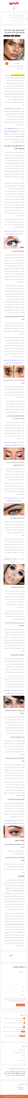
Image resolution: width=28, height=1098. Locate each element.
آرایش (10, 15)
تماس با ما (19, 1087)
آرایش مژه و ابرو (20, 17)
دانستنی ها (18, 19)
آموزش (22, 19)
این (14, 160)
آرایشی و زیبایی (13, 17)
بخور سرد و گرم (22, 1060)
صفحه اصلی (21, 15)
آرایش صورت (15, 15)
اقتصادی (23, 1055)
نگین (16, 63)
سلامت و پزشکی (7, 1073)
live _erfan (22, 1036)
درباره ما (20, 1089)
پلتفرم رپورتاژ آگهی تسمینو (19, 1052)
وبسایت (12, 128)
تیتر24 (23, 1057)
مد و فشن (22, 1075)
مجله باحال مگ (21, 1050)
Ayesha (23, 1031)
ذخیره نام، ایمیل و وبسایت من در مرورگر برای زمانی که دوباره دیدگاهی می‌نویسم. (14, 1000)
